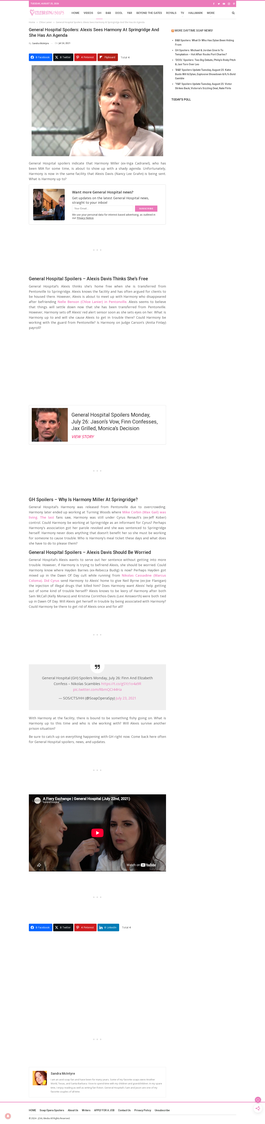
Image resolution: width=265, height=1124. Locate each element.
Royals (171, 13)
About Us (73, 1110)
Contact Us (124, 1110)
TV (182, 13)
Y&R (129, 13)
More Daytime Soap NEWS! (194, 30)
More (211, 13)
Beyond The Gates (149, 13)
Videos (88, 13)
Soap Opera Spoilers (52, 1110)
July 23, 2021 (126, 698)
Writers (86, 1110)
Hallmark (195, 13)
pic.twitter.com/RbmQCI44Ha (97, 689)
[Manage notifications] (8, 1116)
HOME (75, 13)
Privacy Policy (142, 1110)
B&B (108, 13)
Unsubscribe (162, 1110)
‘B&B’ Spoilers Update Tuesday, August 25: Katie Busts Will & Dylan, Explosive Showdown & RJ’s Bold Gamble (205, 74)
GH (99, 13)
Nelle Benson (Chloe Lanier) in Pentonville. (91, 302)
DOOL (119, 13)
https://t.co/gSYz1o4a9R (121, 683)
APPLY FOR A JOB (104, 1110)
